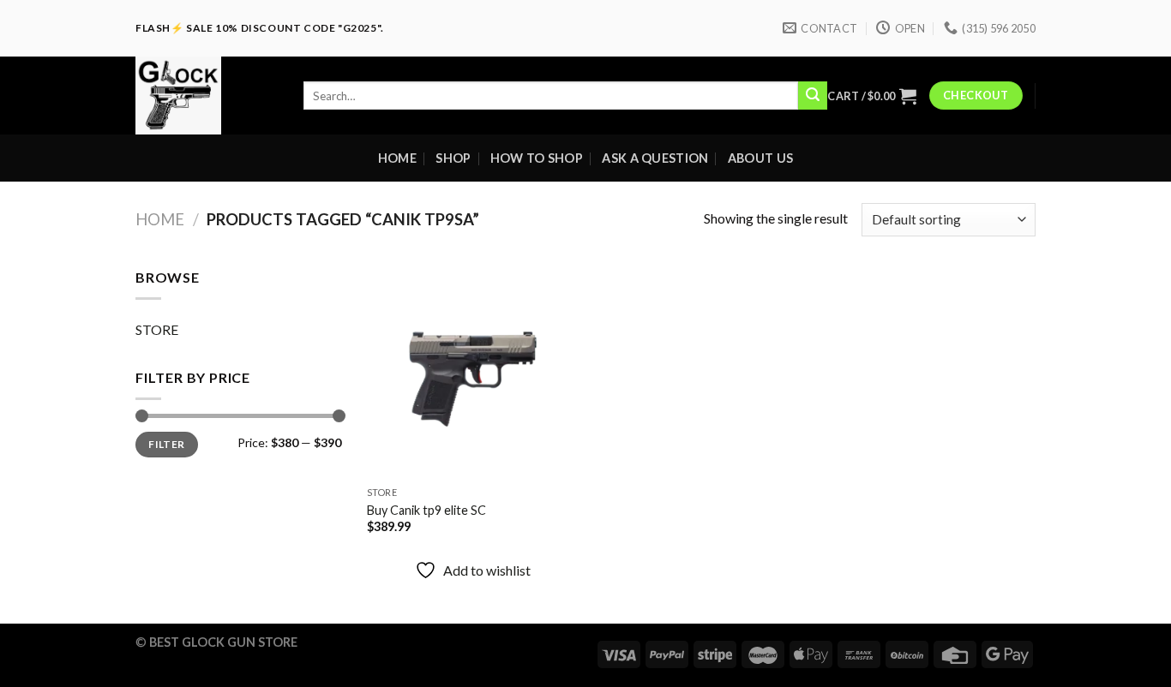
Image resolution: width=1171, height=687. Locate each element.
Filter (166, 444)
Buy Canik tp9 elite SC (426, 510)
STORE (156, 329)
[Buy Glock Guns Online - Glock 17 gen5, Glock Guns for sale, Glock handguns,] (206, 95)
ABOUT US (760, 158)
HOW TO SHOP (536, 158)
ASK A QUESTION (655, 158)
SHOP (453, 158)
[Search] (812, 96)
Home (159, 219)
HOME (397, 158)
